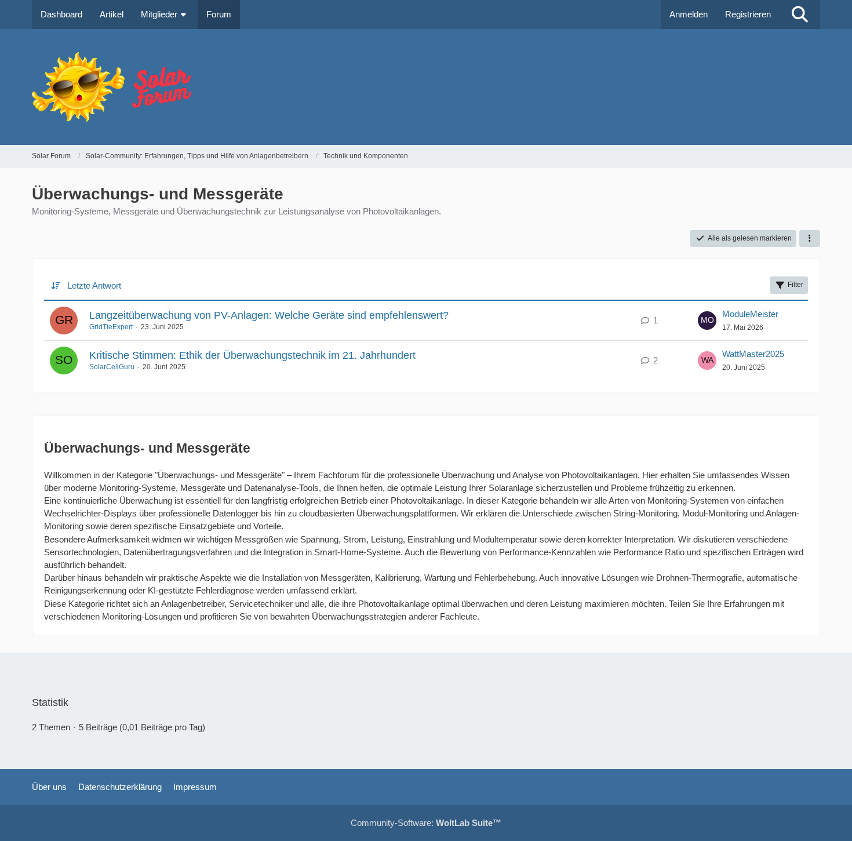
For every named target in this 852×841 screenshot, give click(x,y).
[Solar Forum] (426, 87)
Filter (795, 285)
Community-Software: (426, 823)
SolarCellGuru (111, 367)
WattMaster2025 (753, 354)
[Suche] (800, 14)
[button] (809, 238)
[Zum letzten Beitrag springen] (707, 320)
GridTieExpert (111, 327)
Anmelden (688, 14)
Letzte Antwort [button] (94, 285)
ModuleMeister (750, 314)
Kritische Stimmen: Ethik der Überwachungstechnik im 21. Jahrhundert (252, 355)
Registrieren (748, 14)
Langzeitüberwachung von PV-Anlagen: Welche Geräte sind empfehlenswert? (269, 315)
